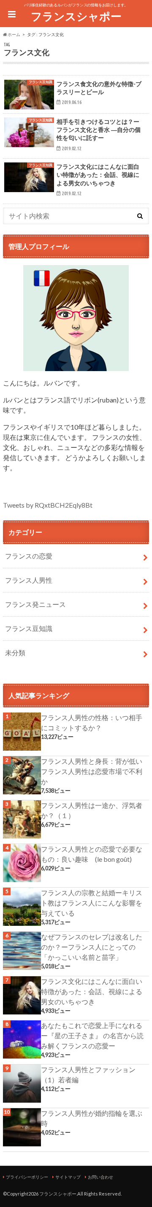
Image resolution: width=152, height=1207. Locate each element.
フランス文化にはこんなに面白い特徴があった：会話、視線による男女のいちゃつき (91, 991)
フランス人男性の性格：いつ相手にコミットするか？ (91, 722)
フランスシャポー (76, 16)
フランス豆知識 (28, 628)
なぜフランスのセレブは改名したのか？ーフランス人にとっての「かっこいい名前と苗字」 (91, 947)
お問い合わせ (100, 1176)
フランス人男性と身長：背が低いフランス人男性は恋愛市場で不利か (91, 771)
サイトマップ (68, 1176)
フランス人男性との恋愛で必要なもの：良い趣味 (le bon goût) (91, 854)
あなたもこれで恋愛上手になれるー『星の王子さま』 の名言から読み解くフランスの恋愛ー (92, 1035)
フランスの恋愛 (28, 556)
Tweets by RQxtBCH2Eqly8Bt (47, 505)
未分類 (15, 652)
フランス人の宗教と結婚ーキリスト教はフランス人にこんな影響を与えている (91, 902)
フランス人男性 (28, 580)
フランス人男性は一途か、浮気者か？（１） (91, 810)
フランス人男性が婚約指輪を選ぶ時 (91, 1118)
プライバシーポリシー (27, 1176)
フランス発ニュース (35, 604)
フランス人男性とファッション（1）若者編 (88, 1074)
